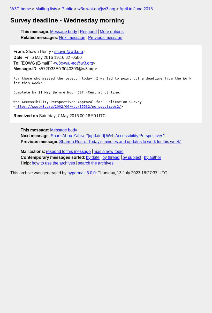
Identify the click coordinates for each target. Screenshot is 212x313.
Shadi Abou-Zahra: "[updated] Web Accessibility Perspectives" (108, 136)
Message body (63, 31)
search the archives (95, 163)
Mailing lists (46, 9)
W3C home (20, 9)
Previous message (105, 37)
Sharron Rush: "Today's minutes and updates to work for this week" (120, 141)
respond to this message (68, 151)
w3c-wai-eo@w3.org (96, 9)
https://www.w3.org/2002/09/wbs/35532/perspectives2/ (68, 106)
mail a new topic (108, 151)
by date (93, 157)
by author (152, 157)
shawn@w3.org (68, 51)
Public (67, 9)
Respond (88, 31)
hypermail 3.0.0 (81, 173)
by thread (110, 157)
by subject (132, 157)
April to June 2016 (136, 9)
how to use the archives (53, 163)
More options (112, 31)
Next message (72, 37)
